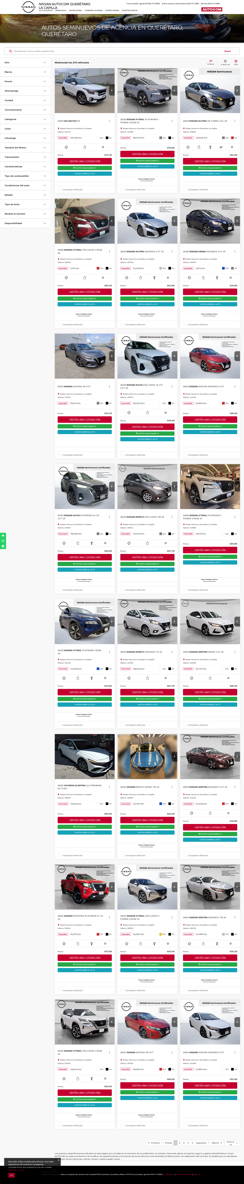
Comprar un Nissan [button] (94, 10)
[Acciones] (109, 120)
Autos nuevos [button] (46, 10)
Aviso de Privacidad (184, 1174)
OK (11, 1175)
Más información (16, 1170)
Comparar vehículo (72, 189)
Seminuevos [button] (60, 10)
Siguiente (202, 1142)
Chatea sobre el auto (85, 173)
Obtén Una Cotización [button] (84, 161)
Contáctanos (168, 1174)
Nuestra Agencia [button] (130, 10)
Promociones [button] (75, 10)
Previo (168, 1142)
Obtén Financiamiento (85, 168)
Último (216, 1142)
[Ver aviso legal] (103, 147)
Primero (155, 1142)
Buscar (228, 51)
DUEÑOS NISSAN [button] (112, 10)
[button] (112, 91)
